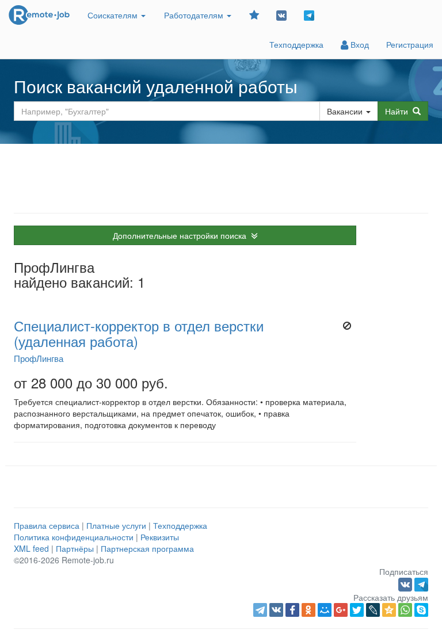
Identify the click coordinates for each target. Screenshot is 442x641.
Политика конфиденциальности (74, 537)
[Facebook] (292, 610)
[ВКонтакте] (276, 610)
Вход (358, 44)
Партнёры (75, 548)
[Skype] (421, 610)
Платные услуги (116, 525)
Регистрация (409, 44)
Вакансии (345, 111)
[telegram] (260, 610)
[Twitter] (357, 610)
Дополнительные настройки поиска (182, 235)
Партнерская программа (147, 548)
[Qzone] (389, 610)
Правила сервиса (46, 525)
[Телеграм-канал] (309, 14)
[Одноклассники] (308, 610)
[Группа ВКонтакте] (281, 14)
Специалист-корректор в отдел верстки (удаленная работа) (139, 333)
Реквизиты (159, 537)
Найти (399, 111)
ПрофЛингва (38, 358)
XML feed (31, 548)
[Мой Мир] (325, 610)
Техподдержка (296, 44)
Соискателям (113, 15)
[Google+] (341, 610)
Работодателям (195, 15)
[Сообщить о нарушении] (346, 325)
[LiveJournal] (373, 610)
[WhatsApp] (405, 610)
